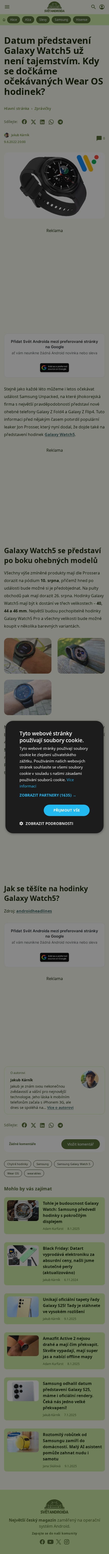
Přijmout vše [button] (66, 810)
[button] (55, 795)
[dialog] (54, 777)
